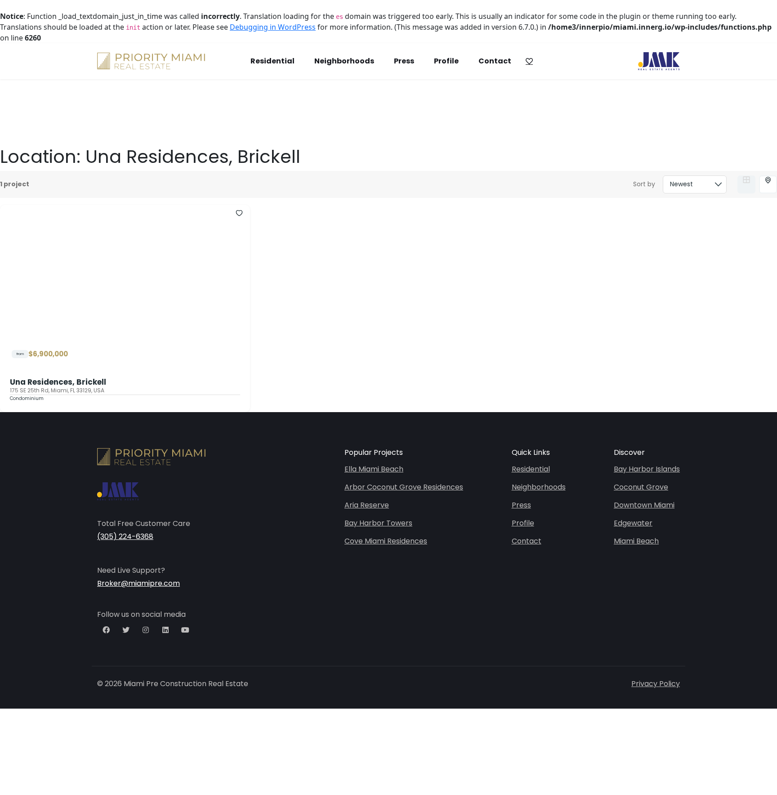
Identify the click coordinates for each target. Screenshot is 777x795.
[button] (528, 61)
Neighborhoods (344, 61)
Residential (272, 61)
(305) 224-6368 (125, 536)
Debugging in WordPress (273, 27)
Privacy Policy (655, 683)
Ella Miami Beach (373, 469)
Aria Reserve (366, 505)
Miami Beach (636, 541)
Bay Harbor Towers (378, 523)
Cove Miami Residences (385, 541)
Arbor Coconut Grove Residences (403, 487)
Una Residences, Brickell (58, 382)
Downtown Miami (644, 505)
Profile (446, 61)
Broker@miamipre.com (138, 583)
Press (404, 61)
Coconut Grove (641, 487)
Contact (494, 61)
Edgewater (633, 523)
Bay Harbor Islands (647, 469)
